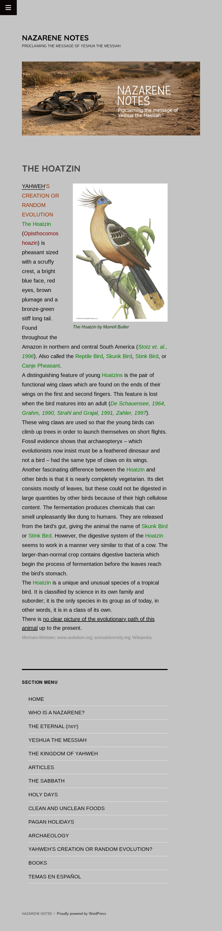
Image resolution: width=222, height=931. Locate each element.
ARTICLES (41, 767)
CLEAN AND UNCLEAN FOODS (66, 808)
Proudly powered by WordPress (81, 914)
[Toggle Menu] (8, 7)
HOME (36, 699)
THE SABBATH (46, 781)
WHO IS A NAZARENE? (56, 712)
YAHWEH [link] (33, 186)
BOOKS (37, 863)
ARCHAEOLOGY (48, 835)
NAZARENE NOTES (55, 37)
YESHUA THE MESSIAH (57, 740)
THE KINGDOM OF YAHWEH (63, 753)
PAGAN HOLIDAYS (51, 822)
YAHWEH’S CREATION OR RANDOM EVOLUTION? (90, 849)
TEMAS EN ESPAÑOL (54, 876)
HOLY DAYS (43, 794)
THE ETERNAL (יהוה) (53, 726)
